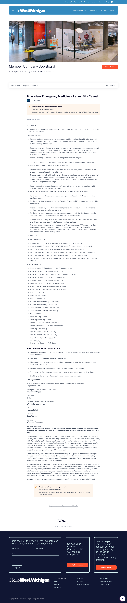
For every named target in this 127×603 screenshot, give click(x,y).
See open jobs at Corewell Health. (43, 109)
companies (30, 86)
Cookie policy (68, 526)
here (40, 355)
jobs (15, 86)
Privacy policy (59, 526)
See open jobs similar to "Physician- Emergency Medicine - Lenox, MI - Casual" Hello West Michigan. (65, 112)
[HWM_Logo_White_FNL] (28, 9)
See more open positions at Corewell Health (63, 506)
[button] (122, 598)
